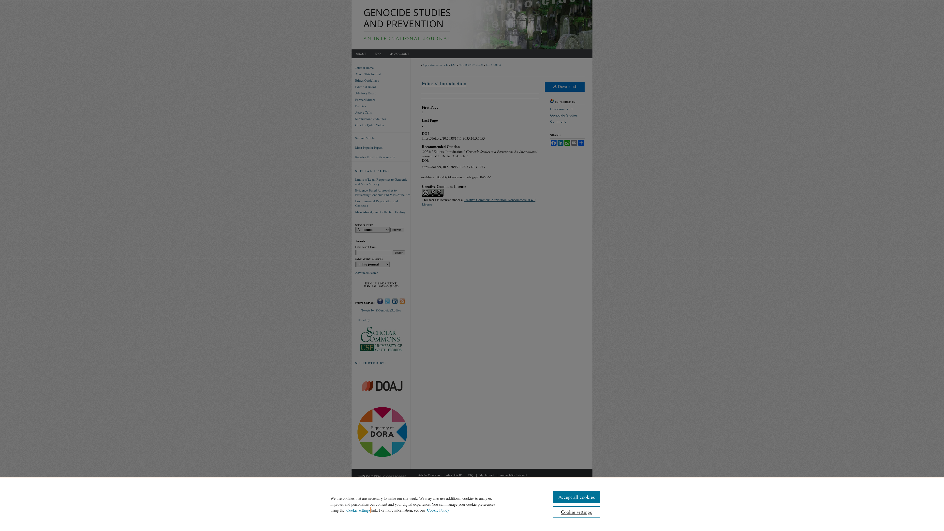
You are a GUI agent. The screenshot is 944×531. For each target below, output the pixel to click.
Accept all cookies (576, 497)
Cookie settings (358, 510)
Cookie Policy (438, 510)
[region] (472, 504)
